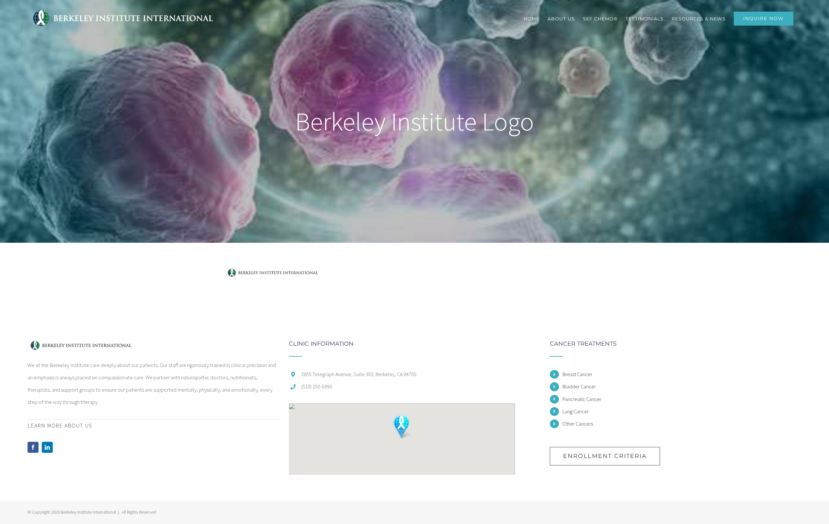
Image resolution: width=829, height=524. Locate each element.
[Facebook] (33, 447)
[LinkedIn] (47, 447)
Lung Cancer (575, 411)
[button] (401, 427)
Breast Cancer (577, 374)
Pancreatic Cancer (581, 399)
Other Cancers (577, 423)
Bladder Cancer (579, 386)
